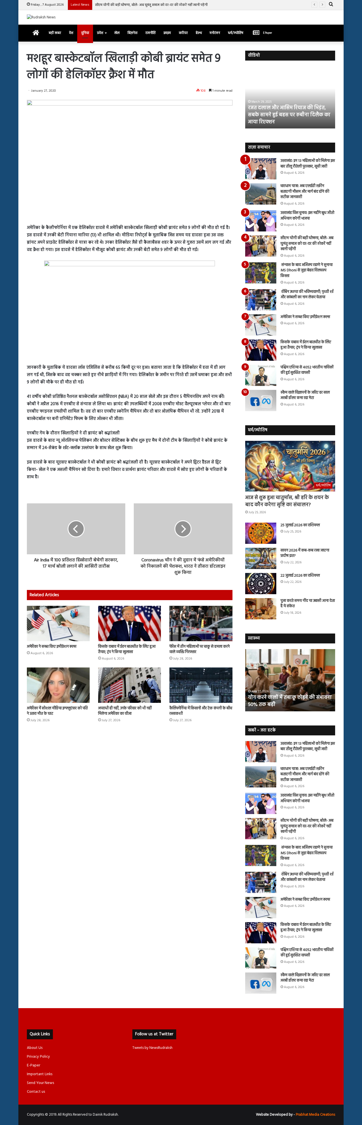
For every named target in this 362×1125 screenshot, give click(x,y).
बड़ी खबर (55, 33)
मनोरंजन (215, 33)
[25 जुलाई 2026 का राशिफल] (260, 533)
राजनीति (150, 33)
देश (71, 33)
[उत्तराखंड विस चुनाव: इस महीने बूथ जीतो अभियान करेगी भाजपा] (260, 220)
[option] (290, 97)
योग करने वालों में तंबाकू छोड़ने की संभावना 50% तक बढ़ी (290, 701)
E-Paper (33, 1065)
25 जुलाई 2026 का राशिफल (300, 525)
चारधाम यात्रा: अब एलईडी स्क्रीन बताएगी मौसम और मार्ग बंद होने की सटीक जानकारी (305, 191)
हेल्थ (199, 33)
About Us (34, 1048)
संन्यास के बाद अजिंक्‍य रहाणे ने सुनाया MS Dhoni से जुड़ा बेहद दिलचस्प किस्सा (147, 5)
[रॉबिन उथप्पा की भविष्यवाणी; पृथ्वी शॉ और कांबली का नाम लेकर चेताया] (260, 299)
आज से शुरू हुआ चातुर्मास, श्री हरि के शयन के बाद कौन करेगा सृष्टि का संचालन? (287, 501)
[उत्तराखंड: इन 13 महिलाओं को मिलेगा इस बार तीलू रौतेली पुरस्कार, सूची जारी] (260, 168)
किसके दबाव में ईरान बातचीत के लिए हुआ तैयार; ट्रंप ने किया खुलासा (127, 649)
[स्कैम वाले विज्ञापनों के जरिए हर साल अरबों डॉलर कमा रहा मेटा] (260, 400)
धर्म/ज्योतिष (235, 33)
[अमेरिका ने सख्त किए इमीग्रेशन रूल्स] (58, 623)
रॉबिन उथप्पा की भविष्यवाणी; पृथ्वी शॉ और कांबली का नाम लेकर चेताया (307, 295)
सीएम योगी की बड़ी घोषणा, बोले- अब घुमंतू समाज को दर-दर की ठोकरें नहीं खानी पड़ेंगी (307, 243)
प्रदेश (100, 33)
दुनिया (85, 33)
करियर (183, 33)
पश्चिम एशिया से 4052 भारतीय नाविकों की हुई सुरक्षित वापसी (307, 370)
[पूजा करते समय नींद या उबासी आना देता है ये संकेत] (260, 608)
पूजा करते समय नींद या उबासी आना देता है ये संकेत (308, 604)
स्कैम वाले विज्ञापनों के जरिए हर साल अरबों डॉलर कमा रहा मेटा (305, 395)
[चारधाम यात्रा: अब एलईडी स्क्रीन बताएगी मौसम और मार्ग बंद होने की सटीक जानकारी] (260, 194)
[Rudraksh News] (41, 17)
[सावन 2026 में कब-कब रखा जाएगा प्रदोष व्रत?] (260, 558)
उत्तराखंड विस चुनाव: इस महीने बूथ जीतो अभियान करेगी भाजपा (307, 216)
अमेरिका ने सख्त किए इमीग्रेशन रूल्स (51, 646)
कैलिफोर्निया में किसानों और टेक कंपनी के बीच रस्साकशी (200, 711)
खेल (117, 33)
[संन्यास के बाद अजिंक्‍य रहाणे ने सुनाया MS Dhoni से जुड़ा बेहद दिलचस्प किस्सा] (260, 273)
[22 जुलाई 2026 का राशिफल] (260, 583)
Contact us (36, 1092)
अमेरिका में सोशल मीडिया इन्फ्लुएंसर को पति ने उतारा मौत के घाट (57, 711)
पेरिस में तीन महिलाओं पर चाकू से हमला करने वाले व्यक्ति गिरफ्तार (199, 649)
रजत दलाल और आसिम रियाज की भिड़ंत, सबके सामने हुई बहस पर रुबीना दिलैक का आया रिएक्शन (289, 115)
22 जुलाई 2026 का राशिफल (300, 575)
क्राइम (167, 33)
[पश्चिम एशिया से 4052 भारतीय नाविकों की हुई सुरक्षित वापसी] (260, 375)
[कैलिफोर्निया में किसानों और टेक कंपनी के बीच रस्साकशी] (200, 685)
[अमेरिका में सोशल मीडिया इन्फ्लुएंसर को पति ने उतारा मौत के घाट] (58, 685)
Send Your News (40, 1083)
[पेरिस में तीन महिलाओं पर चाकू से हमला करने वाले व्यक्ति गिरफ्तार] (200, 623)
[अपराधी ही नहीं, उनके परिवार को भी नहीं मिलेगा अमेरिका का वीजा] (129, 685)
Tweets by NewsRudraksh (152, 1048)
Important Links (39, 1074)
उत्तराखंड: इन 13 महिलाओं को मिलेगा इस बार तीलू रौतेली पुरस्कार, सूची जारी (308, 164)
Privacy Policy (38, 1057)
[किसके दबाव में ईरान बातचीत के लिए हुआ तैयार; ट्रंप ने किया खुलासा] (129, 623)
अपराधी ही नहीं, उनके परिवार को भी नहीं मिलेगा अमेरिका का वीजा (125, 711)
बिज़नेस (132, 33)
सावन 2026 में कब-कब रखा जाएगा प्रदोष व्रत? (305, 553)
